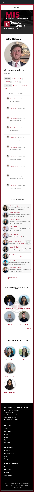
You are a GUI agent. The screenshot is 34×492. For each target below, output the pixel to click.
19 (8, 278)
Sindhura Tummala (15, 213)
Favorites (24, 86)
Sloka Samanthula (24, 308)
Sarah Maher (9, 325)
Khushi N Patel (9, 376)
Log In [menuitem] (3, 2)
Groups (17, 82)
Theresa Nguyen (14, 219)
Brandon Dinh (24, 325)
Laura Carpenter (24, 360)
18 (6, 278)
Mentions (16, 86)
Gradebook (8, 475)
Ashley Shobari (14, 247)
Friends (8, 82)
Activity (7, 78)
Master (20, 236)
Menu (18, 7)
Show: (11, 93)
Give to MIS (8, 443)
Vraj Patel (12, 261)
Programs (7, 434)
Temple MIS (17, 16)
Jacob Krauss (13, 226)
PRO (5, 467)
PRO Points (8, 469)
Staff (5, 440)
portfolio (20, 257)
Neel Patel (9, 308)
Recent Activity (9, 453)
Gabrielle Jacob (14, 255)
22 (14, 278)
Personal (8, 86)
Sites (20, 78)
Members (7, 450)
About (6, 429)
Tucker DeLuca (14, 99)
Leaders (7, 472)
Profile (14, 78)
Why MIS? (7, 431)
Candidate (21, 243)
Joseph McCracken (15, 241)
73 (17, 278)
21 (12, 278)
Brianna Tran (10, 360)
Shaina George (14, 206)
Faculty (6, 437)
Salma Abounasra (9, 392)
